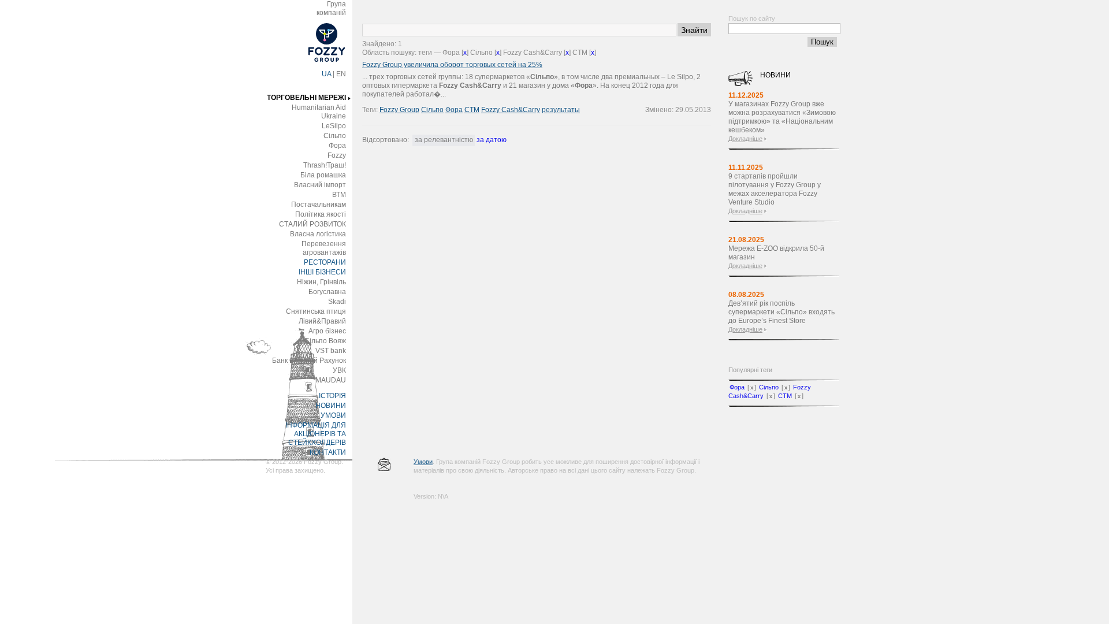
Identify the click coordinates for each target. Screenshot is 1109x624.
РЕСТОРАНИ (325, 262)
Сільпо (334, 136)
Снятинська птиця (316, 311)
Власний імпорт (320, 185)
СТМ (471, 110)
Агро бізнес (327, 331)
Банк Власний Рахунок (309, 360)
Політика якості (320, 214)
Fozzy (337, 155)
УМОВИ (333, 415)
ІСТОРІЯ (332, 396)
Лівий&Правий (322, 321)
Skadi (337, 302)
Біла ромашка (323, 175)
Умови (423, 461)
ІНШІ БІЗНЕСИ (322, 272)
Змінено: (660, 110)
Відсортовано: (385, 140)
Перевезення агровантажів (324, 248)
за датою (492, 140)
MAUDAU (330, 380)
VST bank (330, 351)
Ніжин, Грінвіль (321, 282)
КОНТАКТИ (328, 452)
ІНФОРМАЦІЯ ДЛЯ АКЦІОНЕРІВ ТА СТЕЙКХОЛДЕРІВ (315, 434)
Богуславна (327, 292)
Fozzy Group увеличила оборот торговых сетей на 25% (452, 65)
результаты (561, 110)
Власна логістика (318, 234)
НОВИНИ (330, 406)
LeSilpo (334, 126)
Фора (337, 146)
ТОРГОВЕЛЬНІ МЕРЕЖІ (306, 98)
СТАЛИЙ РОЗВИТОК (312, 224)
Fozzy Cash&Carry (510, 110)
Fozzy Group (399, 110)
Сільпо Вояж (325, 341)
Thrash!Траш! (324, 165)
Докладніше (745, 138)
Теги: (370, 110)
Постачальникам (318, 204)
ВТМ (339, 195)
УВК (339, 370)
